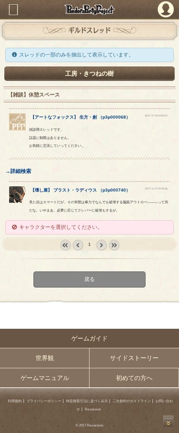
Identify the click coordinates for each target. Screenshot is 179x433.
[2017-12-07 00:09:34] (156, 188)
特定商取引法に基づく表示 (87, 401)
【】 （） (80, 117)
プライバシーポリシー (44, 401)
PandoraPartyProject (89, 9)
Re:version (93, 409)
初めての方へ (134, 377)
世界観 (45, 357)
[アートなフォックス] (17, 129)
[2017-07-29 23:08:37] (156, 115)
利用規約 (15, 401)
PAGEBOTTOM (168, 421)
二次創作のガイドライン (132, 401)
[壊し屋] (17, 201)
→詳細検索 (18, 171)
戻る (89, 279)
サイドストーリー (134, 357)
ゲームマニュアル (44, 377)
